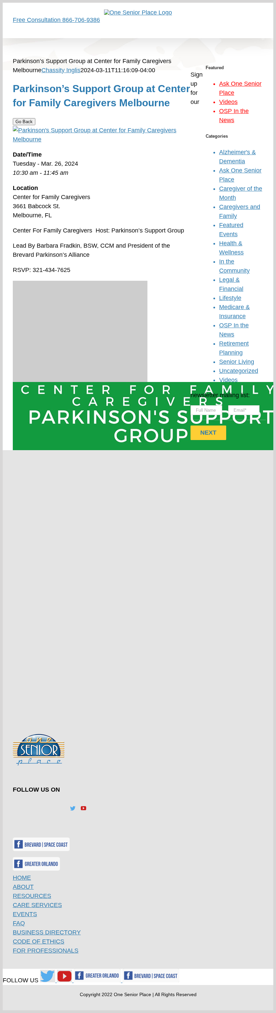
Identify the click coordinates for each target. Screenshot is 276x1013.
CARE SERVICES (37, 905)
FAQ (19, 923)
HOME (22, 877)
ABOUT (23, 886)
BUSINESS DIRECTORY (47, 932)
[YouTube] (83, 808)
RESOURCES (32, 896)
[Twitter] (72, 808)
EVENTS (25, 914)
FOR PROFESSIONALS (45, 950)
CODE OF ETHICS (38, 941)
